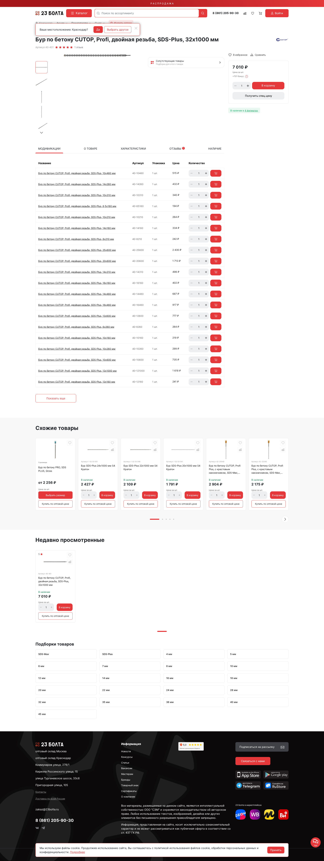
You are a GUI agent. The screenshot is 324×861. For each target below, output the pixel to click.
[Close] (136, 28)
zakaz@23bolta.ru (47, 809)
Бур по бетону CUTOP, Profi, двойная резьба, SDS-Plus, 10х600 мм (77, 359)
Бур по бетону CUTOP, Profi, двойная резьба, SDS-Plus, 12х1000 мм (77, 370)
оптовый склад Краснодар (53, 758)
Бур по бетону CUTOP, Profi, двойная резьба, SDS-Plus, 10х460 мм (77, 173)
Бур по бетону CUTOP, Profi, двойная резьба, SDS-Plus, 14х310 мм (76, 272)
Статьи (125, 762)
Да (98, 29)
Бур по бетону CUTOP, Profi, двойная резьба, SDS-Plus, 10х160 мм (76, 337)
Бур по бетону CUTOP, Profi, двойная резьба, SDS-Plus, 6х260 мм (76, 326)
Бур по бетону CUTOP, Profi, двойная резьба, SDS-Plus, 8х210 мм (76, 239)
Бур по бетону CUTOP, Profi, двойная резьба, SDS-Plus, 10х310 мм (76, 195)
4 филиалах (251, 110)
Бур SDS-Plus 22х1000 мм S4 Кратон (140, 467)
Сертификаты (129, 791)
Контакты (40, 791)
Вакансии (126, 768)
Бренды (125, 779)
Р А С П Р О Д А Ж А (162, 3)
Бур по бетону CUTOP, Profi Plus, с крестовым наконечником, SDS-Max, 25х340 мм (267, 469)
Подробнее (77, 852)
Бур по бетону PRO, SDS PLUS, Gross (52, 469)
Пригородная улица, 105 (51, 785)
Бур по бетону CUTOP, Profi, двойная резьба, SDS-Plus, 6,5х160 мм (77, 206)
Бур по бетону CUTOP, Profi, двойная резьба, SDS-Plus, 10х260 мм (76, 348)
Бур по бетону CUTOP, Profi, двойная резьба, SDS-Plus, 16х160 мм (76, 282)
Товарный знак (130, 785)
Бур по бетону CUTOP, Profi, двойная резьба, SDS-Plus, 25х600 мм (77, 250)
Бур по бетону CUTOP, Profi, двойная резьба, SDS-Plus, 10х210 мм (76, 217)
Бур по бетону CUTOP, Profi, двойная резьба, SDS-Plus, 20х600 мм (77, 261)
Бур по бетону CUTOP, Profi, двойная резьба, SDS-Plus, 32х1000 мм (54, 581)
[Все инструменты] (283, 814)
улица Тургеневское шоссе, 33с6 (57, 778)
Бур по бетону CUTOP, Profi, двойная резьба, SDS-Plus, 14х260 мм (76, 184)
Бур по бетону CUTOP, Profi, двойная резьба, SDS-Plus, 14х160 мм (76, 228)
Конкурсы (127, 756)
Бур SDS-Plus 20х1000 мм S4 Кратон (183, 467)
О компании (128, 796)
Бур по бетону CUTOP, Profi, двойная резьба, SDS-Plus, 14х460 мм (77, 293)
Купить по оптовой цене (55, 503)
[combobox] (147, 13)
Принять (275, 850)
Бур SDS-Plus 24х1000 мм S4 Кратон (98, 467)
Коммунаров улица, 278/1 (52, 764)
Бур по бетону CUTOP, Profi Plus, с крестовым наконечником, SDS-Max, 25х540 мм (224, 469)
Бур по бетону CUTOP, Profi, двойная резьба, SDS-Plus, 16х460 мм (77, 304)
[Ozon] (240, 814)
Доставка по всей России (50, 798)
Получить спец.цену (258, 96)
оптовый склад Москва (50, 751)
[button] (41, 132)
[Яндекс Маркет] (269, 814)
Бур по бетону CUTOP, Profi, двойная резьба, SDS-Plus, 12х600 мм (76, 315)
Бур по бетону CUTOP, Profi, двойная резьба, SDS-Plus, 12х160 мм (76, 381)
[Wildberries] (255, 814)
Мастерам (127, 774)
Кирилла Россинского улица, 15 (56, 771)
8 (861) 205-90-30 (226, 13)
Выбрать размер (55, 495)
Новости (126, 751)
